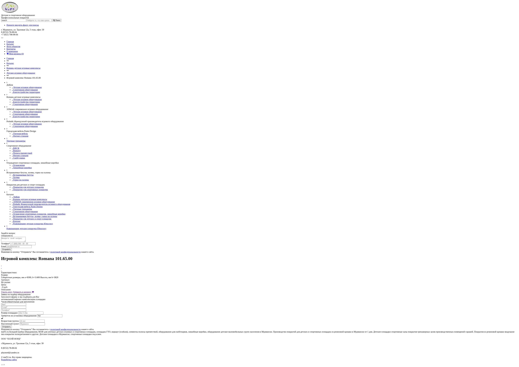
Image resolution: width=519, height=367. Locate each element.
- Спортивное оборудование (25, 90)
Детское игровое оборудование (20, 73)
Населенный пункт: (10, 324)
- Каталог (16, 221)
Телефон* (5, 243)
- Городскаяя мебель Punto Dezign (27, 206)
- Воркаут (16, 150)
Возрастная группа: (10, 321)
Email (3, 246)
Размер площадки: (9, 313)
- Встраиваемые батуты (23, 175)
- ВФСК (15, 148)
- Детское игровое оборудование (27, 87)
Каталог (10, 44)
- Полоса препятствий (22, 153)
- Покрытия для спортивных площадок (30, 189)
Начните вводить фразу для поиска (22, 25)
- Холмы (16, 177)
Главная (10, 41)
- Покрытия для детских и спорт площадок (31, 219)
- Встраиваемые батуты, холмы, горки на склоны (34, 216)
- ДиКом (16, 197)
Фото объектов (13, 46)
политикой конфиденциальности (65, 252)
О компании (12, 51)
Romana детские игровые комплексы (23, 68)
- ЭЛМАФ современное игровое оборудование (33, 202)
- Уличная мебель (20, 133)
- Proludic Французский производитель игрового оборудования (41, 204)
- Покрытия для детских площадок (28, 187)
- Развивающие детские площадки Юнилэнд (32, 224)
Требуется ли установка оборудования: (19, 316)
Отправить (6, 249)
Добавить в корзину (22, 292)
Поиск (57, 20)
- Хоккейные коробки (22, 168)
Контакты (11, 49)
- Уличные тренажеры (22, 209)
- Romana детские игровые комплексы (29, 199)
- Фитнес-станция (20, 136)
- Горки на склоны (20, 180)
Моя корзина (16, 54)
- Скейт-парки (18, 158)
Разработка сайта (9, 359)
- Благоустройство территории (26, 92)
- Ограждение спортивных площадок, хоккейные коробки (38, 214)
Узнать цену (6, 292)
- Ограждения (18, 165)
